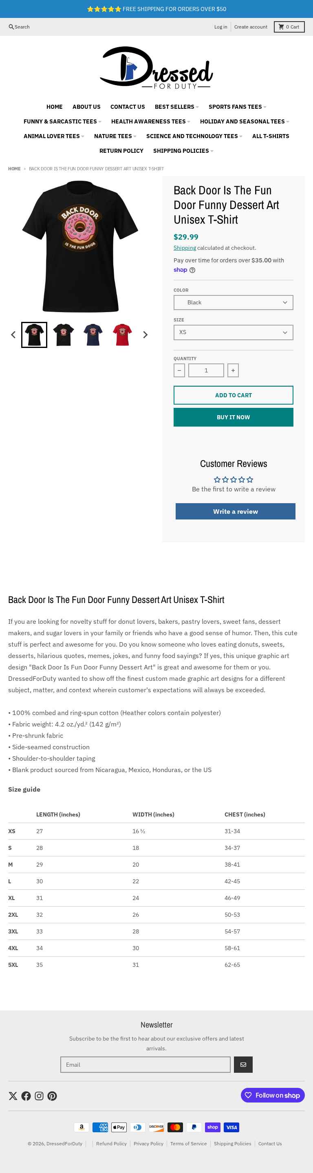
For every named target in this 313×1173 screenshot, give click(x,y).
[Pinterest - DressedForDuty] (52, 1096)
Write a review (235, 511)
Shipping (185, 247)
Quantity (185, 358)
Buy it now (233, 417)
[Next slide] (145, 335)
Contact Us (270, 1143)
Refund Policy (111, 1143)
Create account (250, 27)
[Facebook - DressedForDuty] (26, 1096)
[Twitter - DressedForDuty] (13, 1096)
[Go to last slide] (14, 335)
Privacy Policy (148, 1143)
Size (179, 320)
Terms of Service (188, 1143)
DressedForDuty (64, 1143)
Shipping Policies (232, 1143)
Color (181, 290)
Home (14, 169)
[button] (34, 335)
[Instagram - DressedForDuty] (39, 1096)
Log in (220, 27)
